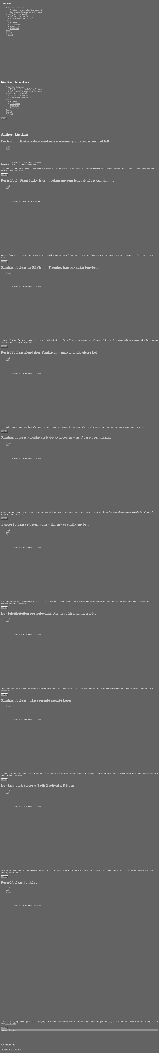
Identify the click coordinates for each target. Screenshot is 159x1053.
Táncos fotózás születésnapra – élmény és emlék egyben (45, 524)
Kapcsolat (9, 33)
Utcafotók (14, 22)
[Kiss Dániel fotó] (60, 77)
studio (8, 149)
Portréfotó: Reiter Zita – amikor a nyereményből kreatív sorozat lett (55, 141)
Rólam (8, 31)
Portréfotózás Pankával (19, 882)
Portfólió (9, 20)
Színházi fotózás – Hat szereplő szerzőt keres (36, 700)
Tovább (4, 174)
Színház (8, 273)
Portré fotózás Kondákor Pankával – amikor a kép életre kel (49, 352)
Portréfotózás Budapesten (15, 8)
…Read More (18, 170)
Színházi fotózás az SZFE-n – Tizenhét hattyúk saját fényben (49, 267)
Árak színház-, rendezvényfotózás (22, 18)
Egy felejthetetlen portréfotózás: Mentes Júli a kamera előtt (48, 613)
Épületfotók (14, 27)
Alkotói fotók (15, 24)
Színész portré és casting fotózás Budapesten (26, 12)
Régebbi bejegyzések (9, 1030)
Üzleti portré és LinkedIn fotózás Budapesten (26, 10)
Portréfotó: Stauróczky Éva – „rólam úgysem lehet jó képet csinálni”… (57, 180)
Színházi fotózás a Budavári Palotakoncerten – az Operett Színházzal (56, 437)
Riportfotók (14, 29)
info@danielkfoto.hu (11, 1049)
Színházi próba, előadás (19, 16)
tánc (7, 445)
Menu (4, 118)
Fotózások (9, 35)
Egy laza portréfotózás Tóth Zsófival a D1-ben (37, 785)
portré (8, 147)
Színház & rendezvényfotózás (16, 14)
